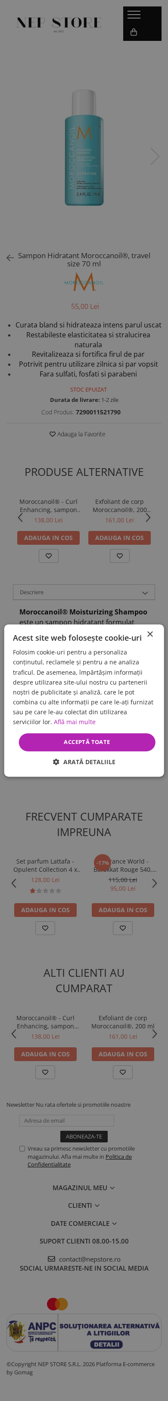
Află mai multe (75, 722)
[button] (84, 762)
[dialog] (84, 700)
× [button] (149, 634)
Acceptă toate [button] (87, 742)
